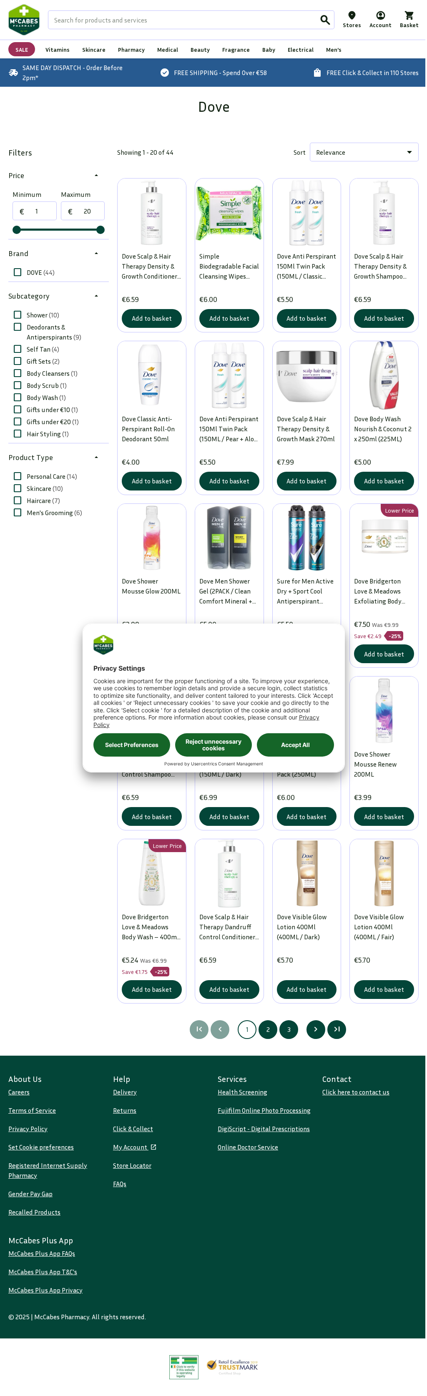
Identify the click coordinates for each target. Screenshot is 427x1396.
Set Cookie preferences (41, 1147)
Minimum (27, 194)
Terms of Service (32, 1110)
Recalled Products (34, 1212)
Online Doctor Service (248, 1147)
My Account (130, 1147)
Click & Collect (133, 1128)
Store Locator (132, 1165)
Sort (300, 152)
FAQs (119, 1184)
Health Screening (242, 1092)
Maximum (75, 194)
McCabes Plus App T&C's (42, 1272)
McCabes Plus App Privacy (45, 1290)
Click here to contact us (355, 1092)
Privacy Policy (28, 1128)
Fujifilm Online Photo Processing (264, 1110)
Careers (19, 1092)
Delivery (125, 1092)
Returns (124, 1110)
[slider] (17, 230)
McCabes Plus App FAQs (41, 1253)
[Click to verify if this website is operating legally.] (183, 1367)
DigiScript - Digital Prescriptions (264, 1128)
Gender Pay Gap (30, 1194)
